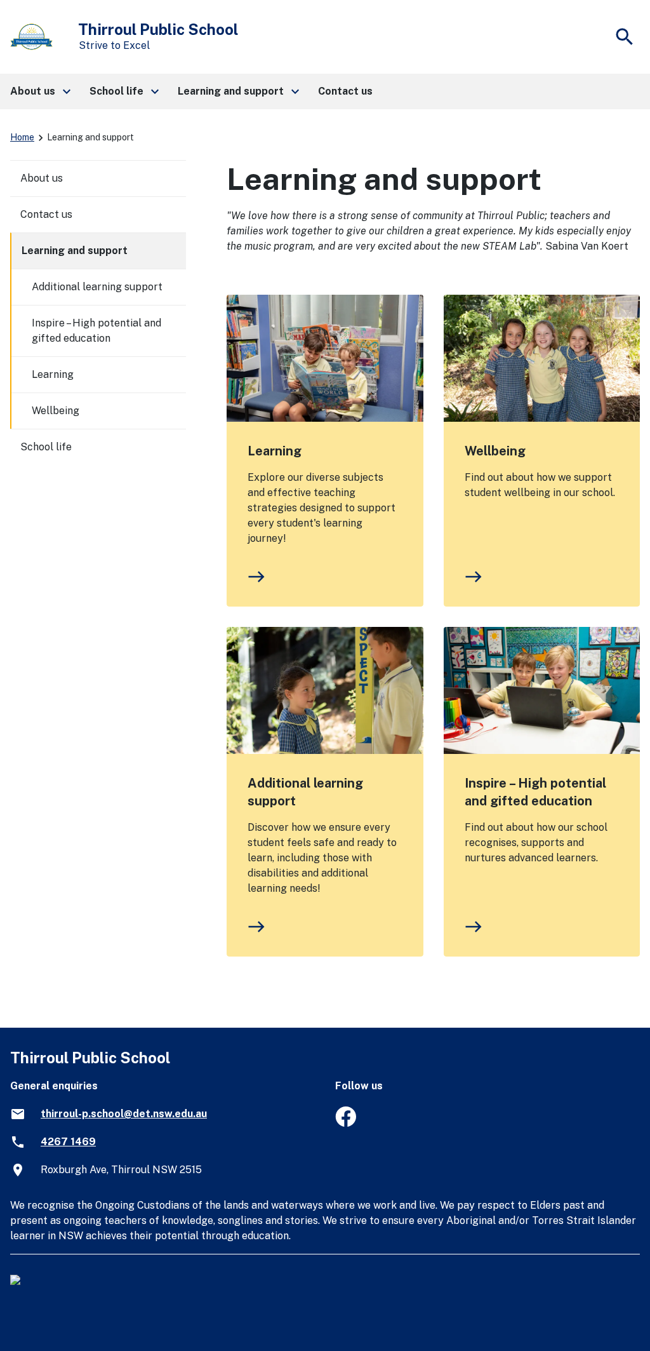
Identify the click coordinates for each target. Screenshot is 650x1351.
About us (41, 178)
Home (22, 137)
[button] (39, 91)
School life (46, 447)
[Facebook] (345, 1123)
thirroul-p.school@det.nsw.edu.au (124, 1114)
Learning (275, 451)
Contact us (46, 214)
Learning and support (75, 251)
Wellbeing (495, 451)
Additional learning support (305, 792)
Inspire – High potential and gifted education (535, 792)
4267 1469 (68, 1142)
